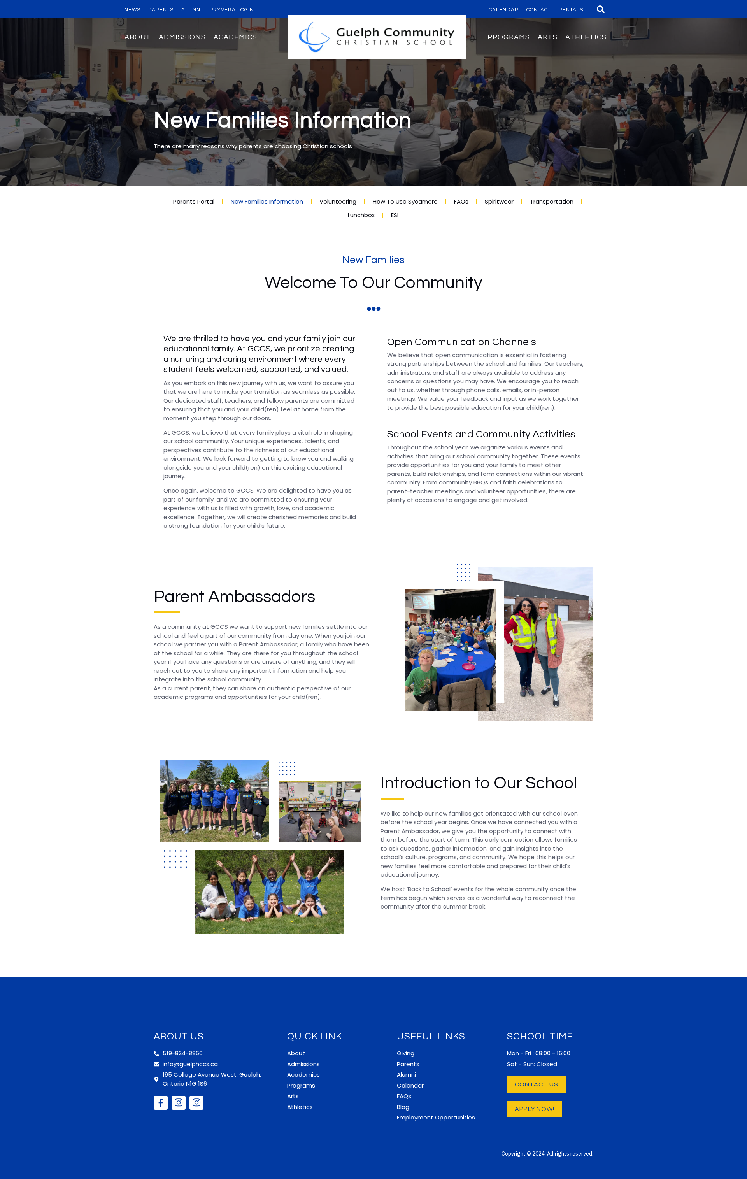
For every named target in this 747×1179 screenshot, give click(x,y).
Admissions (182, 37)
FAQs (461, 201)
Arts (548, 37)
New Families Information (267, 201)
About (137, 37)
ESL (395, 215)
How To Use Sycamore (405, 201)
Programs (508, 37)
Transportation (551, 201)
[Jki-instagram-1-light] (179, 1103)
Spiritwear (499, 201)
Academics (235, 37)
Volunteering (337, 201)
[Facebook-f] (161, 1103)
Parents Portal (193, 201)
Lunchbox (361, 215)
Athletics (586, 37)
